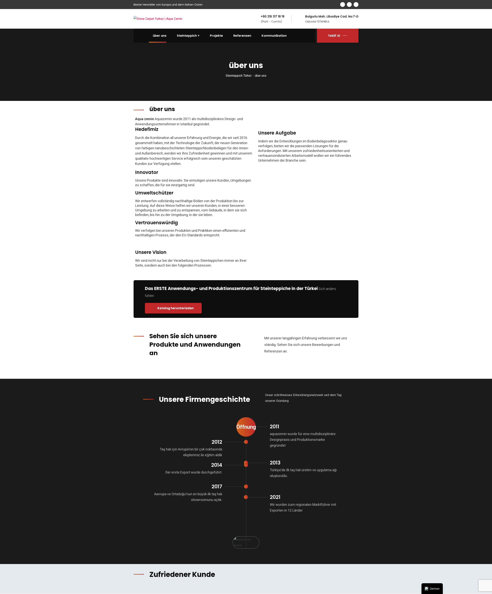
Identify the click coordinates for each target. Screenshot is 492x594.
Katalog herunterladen (175, 308)
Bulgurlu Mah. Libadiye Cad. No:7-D (331, 16)
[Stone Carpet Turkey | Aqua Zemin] (158, 19)
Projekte (216, 35)
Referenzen (242, 35)
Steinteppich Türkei (238, 75)
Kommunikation (274, 35)
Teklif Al (334, 35)
